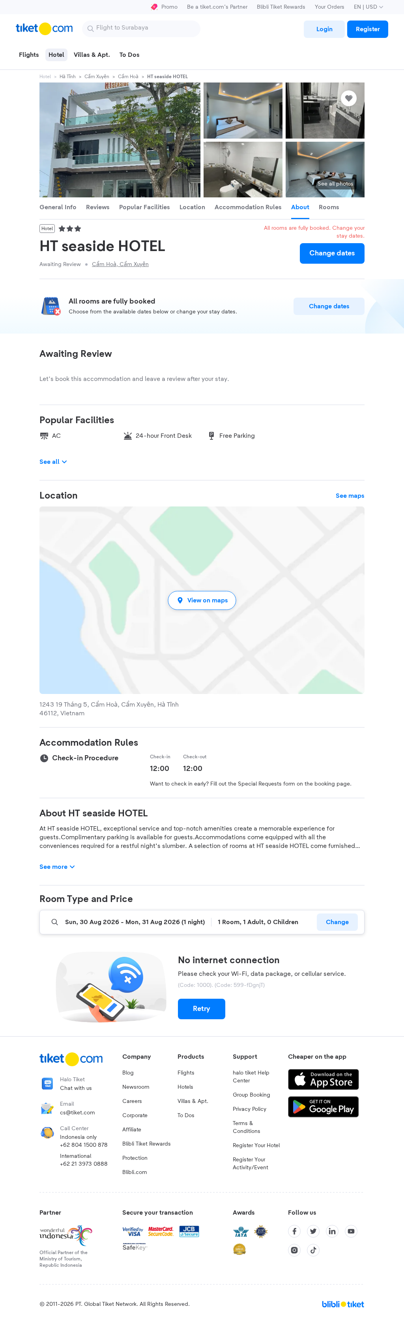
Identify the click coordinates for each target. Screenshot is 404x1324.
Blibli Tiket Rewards (281, 7)
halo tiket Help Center (251, 1076)
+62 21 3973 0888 (84, 1164)
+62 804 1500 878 (84, 1145)
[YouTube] (351, 1231)
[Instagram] (294, 1250)
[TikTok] (313, 1250)
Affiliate (131, 1129)
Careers (132, 1101)
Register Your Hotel (256, 1145)
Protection (135, 1158)
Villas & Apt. (193, 1101)
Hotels (185, 1087)
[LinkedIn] (332, 1231)
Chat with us (76, 1088)
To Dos (186, 1115)
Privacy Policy (249, 1109)
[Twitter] (313, 1231)
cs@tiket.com (77, 1112)
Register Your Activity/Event (250, 1163)
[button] (202, 600)
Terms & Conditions (246, 1127)
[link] (324, 29)
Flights (186, 1072)
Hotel (45, 76)
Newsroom (136, 1087)
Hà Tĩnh (68, 76)
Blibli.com (134, 1172)
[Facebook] (294, 1231)
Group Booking (251, 1095)
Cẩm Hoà (128, 76)
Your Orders (329, 7)
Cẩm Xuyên (96, 76)
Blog (128, 1072)
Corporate (135, 1115)
